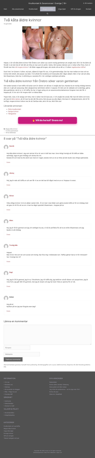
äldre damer (15, 99)
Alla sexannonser (18, 9)
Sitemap (7, 387)
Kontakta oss (9, 384)
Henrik (11, 146)
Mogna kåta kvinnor (11, 129)
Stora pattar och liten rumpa (57, 387)
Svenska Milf (9, 394)
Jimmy (11, 173)
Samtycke (8, 401)
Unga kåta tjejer (8, 431)
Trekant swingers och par (11, 438)
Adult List (59, 452)
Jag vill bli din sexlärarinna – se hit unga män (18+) (64, 389)
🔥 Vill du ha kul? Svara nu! (47, 120)
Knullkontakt (33, 9)
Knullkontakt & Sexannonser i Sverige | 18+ (48, 3)
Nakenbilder (53, 382)
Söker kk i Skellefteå (55, 394)
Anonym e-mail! (9, 406)
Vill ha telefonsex (11, 132)
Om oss (7, 382)
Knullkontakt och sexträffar (12, 426)
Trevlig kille (13, 245)
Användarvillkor (9, 412)
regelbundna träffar (78, 67)
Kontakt (88, 9)
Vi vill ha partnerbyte (12, 130)
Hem (5, 9)
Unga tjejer (62, 9)
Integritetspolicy (10, 415)
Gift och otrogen (9, 436)
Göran (11, 196)
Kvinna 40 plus (53, 392)
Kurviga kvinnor (8, 433)
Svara (8, 162)
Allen (11, 220)
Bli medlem (88, 3)
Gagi (11, 272)
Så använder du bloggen (12, 389)
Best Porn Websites (50, 452)
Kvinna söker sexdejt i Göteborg (59, 384)
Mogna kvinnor (48, 9)
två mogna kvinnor (21, 67)
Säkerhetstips (9, 403)
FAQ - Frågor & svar (11, 392)
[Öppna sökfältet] (47, 13)
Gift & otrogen (76, 9)
